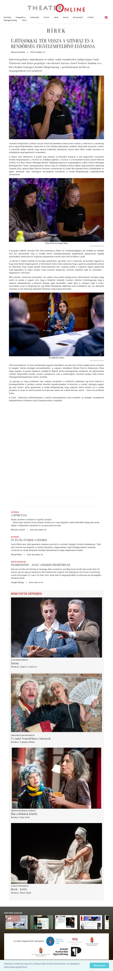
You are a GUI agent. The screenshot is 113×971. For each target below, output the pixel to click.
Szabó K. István (26, 666)
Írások (65, 17)
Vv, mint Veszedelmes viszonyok (31, 738)
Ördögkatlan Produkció (23, 735)
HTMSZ (91, 17)
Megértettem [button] (99, 965)
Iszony (15, 663)
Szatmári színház (19, 659)
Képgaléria (20, 17)
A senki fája (19, 515)
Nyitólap (7, 17)
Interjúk (15, 512)
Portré (46, 17)
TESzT (24, 20)
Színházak (34, 17)
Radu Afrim (25, 817)
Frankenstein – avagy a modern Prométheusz (40, 565)
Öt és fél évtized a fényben (29, 540)
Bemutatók (78, 17)
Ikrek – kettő (19, 889)
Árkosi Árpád (25, 892)
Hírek (56, 17)
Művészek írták (18, 562)
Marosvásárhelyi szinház (23, 810)
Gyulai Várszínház (20, 886)
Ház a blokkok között (24, 814)
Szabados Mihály (27, 742)
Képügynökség (10, 20)
